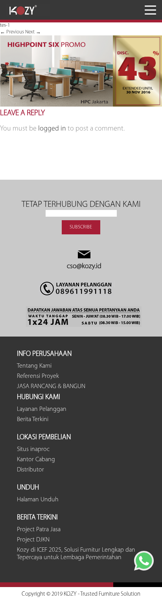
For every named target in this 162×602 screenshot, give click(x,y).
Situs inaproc (33, 449)
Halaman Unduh (38, 500)
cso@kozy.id (84, 266)
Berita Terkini (32, 419)
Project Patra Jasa (39, 530)
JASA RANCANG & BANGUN (51, 386)
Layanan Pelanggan (41, 409)
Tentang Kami (34, 366)
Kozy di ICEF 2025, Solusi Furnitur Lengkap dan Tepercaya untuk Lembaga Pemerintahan (76, 554)
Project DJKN (33, 540)
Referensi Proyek (38, 376)
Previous (12, 32)
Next (33, 32)
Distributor (30, 470)
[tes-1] (81, 105)
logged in (52, 129)
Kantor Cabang (36, 460)
